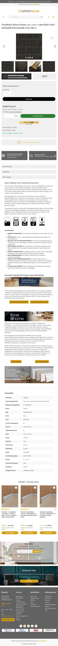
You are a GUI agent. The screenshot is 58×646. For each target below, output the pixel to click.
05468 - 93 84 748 (6, 605)
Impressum (33, 604)
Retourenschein (20, 610)
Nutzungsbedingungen (28, 556)
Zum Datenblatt (16, 361)
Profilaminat (48, 596)
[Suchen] (42, 17)
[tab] (29, 166)
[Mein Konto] (49, 17)
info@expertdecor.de (8, 616)
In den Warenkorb (38, 116)
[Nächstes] (54, 46)
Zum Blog (29, 581)
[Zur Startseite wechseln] (29, 11)
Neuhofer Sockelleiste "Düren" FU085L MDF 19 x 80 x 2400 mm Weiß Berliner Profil (29, 514)
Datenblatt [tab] (6, 172)
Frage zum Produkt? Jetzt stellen (31, 142)
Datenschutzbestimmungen (15, 560)
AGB (38, 560)
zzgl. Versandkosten (15, 112)
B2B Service (48, 598)
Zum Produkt (10, 533)
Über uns (47, 600)
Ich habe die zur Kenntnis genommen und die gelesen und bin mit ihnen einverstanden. (27, 560)
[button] (29, 123)
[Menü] (3, 17)
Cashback (18, 614)
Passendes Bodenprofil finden (19, 302)
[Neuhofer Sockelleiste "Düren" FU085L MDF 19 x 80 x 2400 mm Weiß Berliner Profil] (29, 496)
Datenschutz (34, 596)
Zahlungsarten (19, 612)
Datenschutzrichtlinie (12, 556)
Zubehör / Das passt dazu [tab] (28, 482)
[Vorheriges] (3, 46)
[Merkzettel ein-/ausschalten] (52, 38)
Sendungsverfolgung (21, 604)
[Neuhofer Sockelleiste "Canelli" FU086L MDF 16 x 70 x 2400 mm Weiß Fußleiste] (48, 496)
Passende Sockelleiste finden (39, 302)
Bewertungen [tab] (7, 177)
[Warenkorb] (57, 15)
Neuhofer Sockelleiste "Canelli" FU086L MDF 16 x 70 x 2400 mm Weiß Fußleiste (47, 514)
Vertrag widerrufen (8, 620)
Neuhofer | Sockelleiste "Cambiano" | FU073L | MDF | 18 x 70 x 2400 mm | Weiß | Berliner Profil (9, 514)
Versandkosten (42, 641)
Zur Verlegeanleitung (42, 361)
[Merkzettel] (53, 17)
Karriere (47, 602)
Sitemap (18, 619)
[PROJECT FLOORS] (44, 76)
